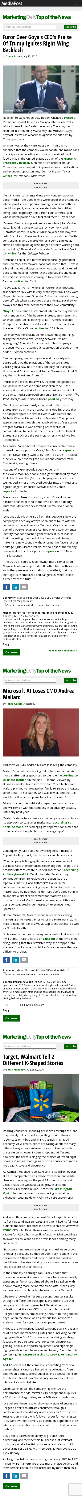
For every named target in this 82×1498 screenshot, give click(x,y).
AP (10, 1365)
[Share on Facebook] (6, 587)
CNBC (7, 1230)
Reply (6, 644)
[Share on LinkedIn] (15, 587)
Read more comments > (62, 650)
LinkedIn (49, 938)
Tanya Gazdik (14, 703)
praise (68, 117)
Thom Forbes (14, 56)
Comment (11, 652)
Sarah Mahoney (15, 1069)
